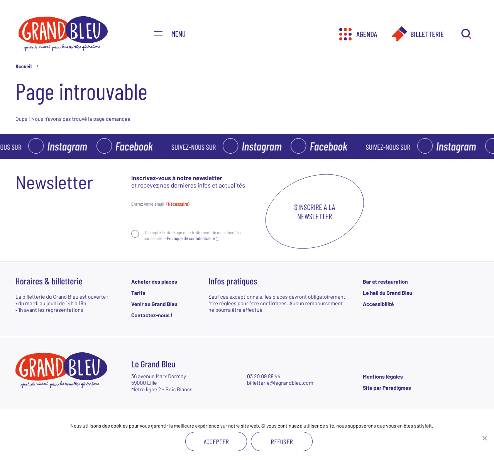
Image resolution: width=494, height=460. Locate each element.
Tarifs (138, 292)
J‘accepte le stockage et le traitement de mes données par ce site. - (192, 235)
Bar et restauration (385, 281)
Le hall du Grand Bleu (387, 292)
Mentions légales (383, 376)
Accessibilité (378, 304)
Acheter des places (154, 281)
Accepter (216, 441)
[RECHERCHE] (466, 34)
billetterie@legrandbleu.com (280, 382)
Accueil (23, 66)
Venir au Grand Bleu (154, 304)
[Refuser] (484, 438)
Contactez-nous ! (152, 315)
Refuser (282, 441)
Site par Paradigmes (387, 387)
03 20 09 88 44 (264, 376)
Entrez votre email (160, 204)
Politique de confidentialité (191, 238)
